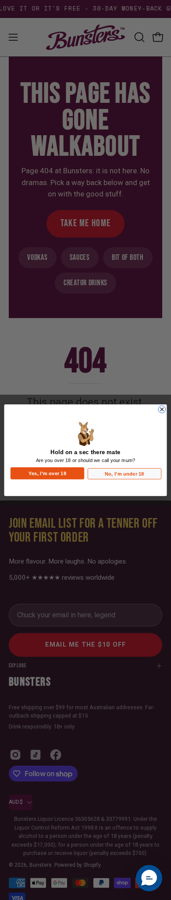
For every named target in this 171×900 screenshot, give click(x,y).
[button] (149, 878)
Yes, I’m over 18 (47, 473)
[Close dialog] (162, 409)
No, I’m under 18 (124, 473)
